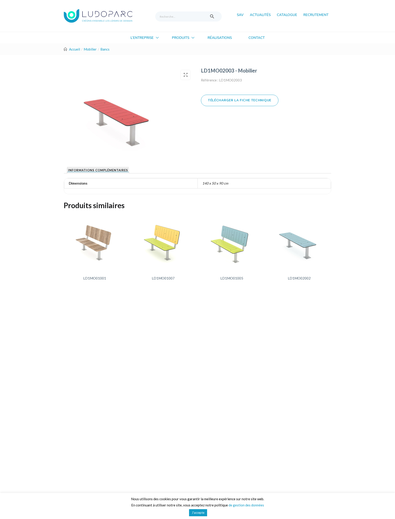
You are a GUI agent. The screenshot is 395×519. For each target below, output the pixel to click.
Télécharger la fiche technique (239, 100)
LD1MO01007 (163, 278)
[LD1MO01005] (232, 242)
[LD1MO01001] (94, 242)
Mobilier (90, 49)
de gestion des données (246, 505)
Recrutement (315, 15)
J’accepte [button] (198, 512)
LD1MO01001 (94, 278)
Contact (256, 37)
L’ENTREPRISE (143, 37)
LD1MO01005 (231, 278)
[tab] (98, 170)
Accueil (74, 49)
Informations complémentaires (98, 170)
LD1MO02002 (299, 278)
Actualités (260, 15)
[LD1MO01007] (163, 242)
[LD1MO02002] (299, 242)
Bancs (104, 49)
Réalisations (220, 37)
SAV (240, 15)
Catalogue (287, 15)
